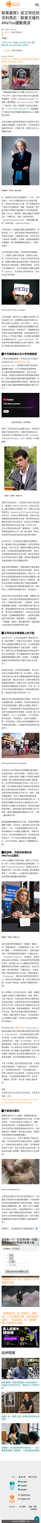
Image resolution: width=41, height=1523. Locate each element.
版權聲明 (23, 1486)
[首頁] (13, 4)
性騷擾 (15, 42)
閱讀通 (12, 1498)
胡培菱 (6, 32)
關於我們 (23, 1482)
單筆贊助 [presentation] (16, 1249)
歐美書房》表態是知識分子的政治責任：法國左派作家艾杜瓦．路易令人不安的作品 (20, 1385)
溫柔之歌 (19, 1027)
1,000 (12, 1261)
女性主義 (22, 42)
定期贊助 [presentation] (7, 1249)
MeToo (9, 42)
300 (11, 1255)
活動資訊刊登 (25, 1495)
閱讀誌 (12, 1485)
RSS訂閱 (34, 1477)
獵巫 (33, 42)
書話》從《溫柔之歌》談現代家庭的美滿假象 (20, 1418)
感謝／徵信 (33, 1506)
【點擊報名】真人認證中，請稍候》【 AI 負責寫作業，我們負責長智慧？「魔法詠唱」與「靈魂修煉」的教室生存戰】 (20, 1318)
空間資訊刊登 (25, 1499)
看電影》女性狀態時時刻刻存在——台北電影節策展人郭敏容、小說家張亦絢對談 (20, 1449)
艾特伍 (4, 42)
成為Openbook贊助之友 (17, 1271)
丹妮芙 (28, 42)
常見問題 (33, 1509)
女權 (10, 45)
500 (11, 1258)
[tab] (6, 1249)
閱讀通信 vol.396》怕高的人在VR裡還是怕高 (20, 1280)
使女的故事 (17, 45)
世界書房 (25, 45)
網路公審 (5, 45)
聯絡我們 (23, 1489)
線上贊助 (22, 1506)
